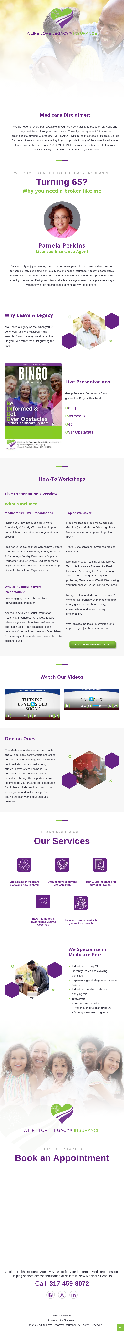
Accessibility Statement (62, 1320)
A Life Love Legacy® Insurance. (58, 1324)
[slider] (31, 711)
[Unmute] (30, 716)
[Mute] (89, 706)
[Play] (8, 716)
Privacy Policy (62, 1315)
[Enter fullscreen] (56, 716)
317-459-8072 (69, 1283)
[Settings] (51, 716)
